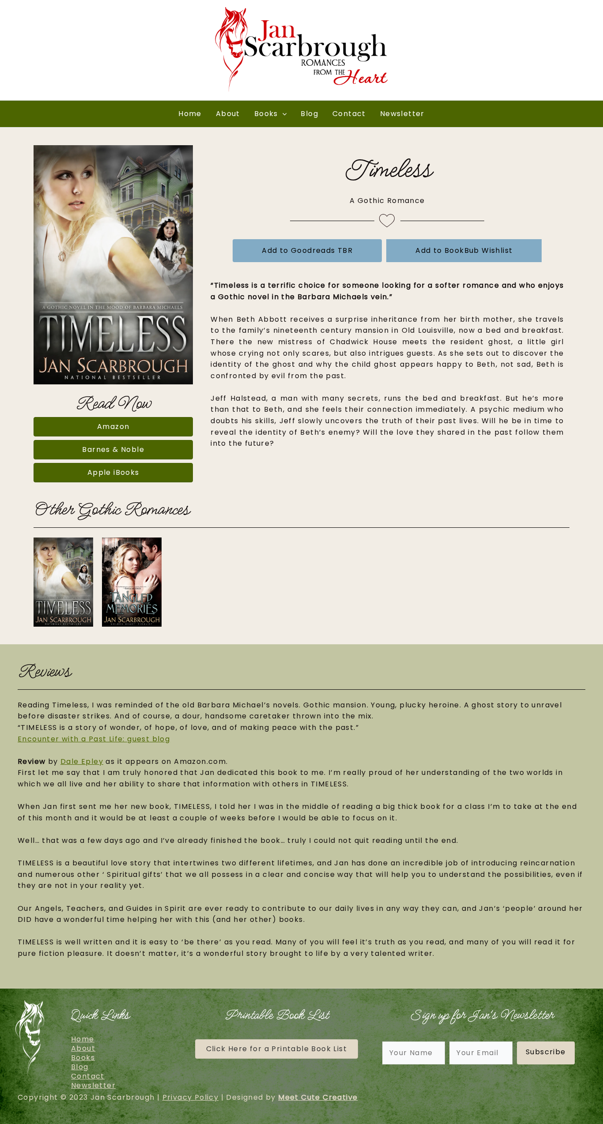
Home (190, 114)
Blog (309, 114)
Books (266, 114)
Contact (349, 114)
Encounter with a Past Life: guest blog (94, 739)
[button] (282, 114)
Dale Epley (81, 761)
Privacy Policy (190, 1097)
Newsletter (402, 114)
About (228, 114)
